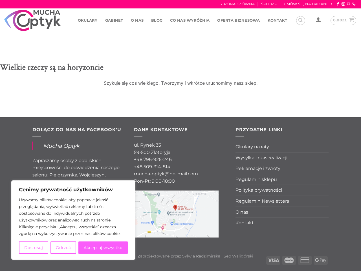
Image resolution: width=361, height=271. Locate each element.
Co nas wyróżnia (190, 20)
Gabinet (114, 20)
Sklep (267, 4)
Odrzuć (63, 247)
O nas (137, 20)
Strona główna (237, 4)
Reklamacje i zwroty (257, 168)
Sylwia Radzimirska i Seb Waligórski (217, 256)
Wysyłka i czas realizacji (261, 157)
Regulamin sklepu (256, 179)
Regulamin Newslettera (262, 201)
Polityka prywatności (258, 190)
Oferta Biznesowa (238, 20)
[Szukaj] (300, 20)
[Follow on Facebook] (338, 4)
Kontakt (277, 20)
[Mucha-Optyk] (32, 20)
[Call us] (354, 4)
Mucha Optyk (61, 145)
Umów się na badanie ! (308, 4)
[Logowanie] (318, 19)
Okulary (88, 20)
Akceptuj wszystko (103, 247)
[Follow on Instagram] (343, 4)
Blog (156, 20)
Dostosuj (33, 247)
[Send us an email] (348, 4)
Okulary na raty (252, 146)
